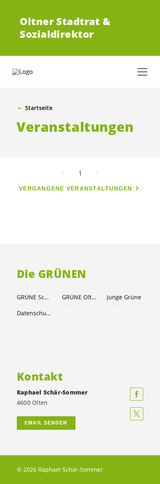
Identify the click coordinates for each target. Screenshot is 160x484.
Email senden (46, 423)
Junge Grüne (124, 297)
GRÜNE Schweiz (34, 297)
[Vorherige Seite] (62, 173)
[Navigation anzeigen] (142, 72)
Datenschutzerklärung (34, 313)
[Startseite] (32, 72)
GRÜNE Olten (79, 297)
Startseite (39, 108)
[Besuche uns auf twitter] (136, 413)
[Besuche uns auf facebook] (136, 394)
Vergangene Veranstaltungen (76, 188)
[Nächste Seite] (97, 173)
